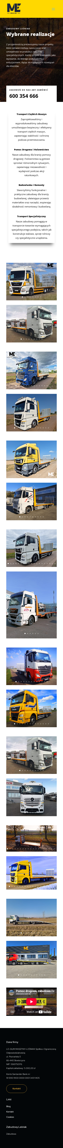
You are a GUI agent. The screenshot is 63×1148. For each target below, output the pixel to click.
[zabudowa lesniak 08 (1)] (31, 850)
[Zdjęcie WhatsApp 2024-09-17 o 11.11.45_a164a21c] (31, 430)
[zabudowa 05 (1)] (31, 726)
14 (48, 427)
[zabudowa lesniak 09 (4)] (31, 888)
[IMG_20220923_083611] (31, 519)
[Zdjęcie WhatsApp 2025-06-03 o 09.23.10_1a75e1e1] (31, 935)
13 (47, 385)
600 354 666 (23, 95)
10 (39, 385)
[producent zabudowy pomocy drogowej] (31, 773)
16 (47, 563)
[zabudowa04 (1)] (31, 684)
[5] (31, 637)
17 (49, 563)
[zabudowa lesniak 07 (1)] (31, 815)
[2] (31, 477)
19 (55, 563)
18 (52, 563)
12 (44, 385)
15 (44, 563)
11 (42, 385)
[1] (31, 299)
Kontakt (17, 1088)
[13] (31, 388)
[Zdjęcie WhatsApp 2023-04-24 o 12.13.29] (31, 566)
